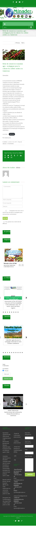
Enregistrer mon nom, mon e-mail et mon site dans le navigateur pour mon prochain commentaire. (13, 212)
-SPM (15, 456)
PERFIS (17, 518)
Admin (5, 141)
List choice (5, 368)
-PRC (15, 460)
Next (22, 43)
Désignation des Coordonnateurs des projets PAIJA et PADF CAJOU (7, 500)
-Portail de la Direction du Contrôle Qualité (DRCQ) (18, 449)
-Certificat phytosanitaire (17, 442)
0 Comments (11, 143)
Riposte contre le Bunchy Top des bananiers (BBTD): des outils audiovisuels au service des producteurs (7, 486)
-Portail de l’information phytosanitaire (17, 435)
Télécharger (12, 134)
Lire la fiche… (5, 134)
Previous (18, 43)
